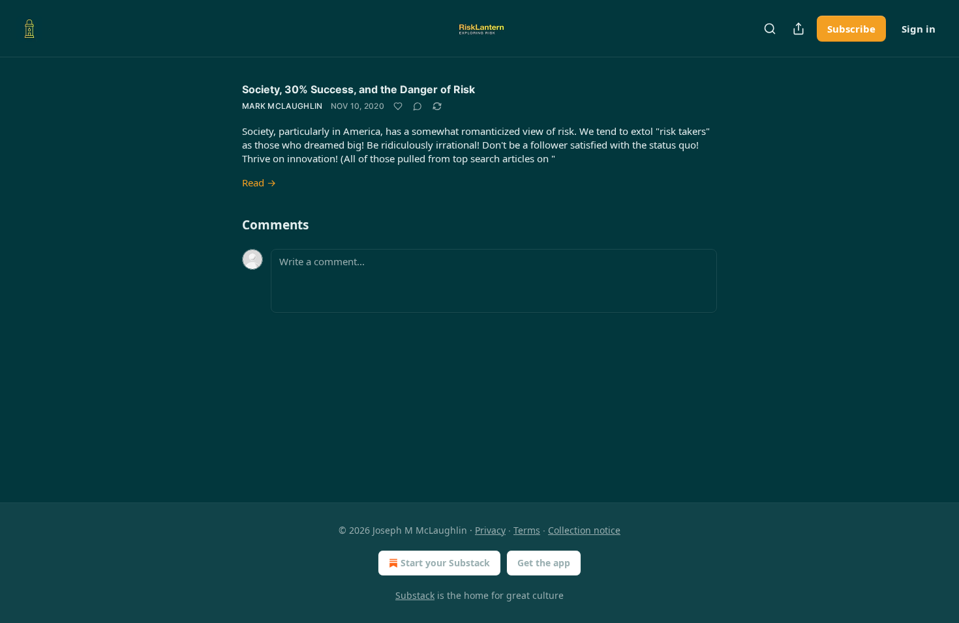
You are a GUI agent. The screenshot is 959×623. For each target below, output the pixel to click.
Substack (414, 595)
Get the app (543, 563)
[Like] (397, 106)
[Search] (770, 29)
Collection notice (584, 530)
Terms (526, 530)
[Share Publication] (798, 29)
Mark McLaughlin (282, 106)
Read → (259, 182)
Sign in (919, 28)
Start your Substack (445, 563)
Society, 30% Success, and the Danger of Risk (358, 89)
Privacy (490, 530)
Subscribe (851, 28)
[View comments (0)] (417, 106)
